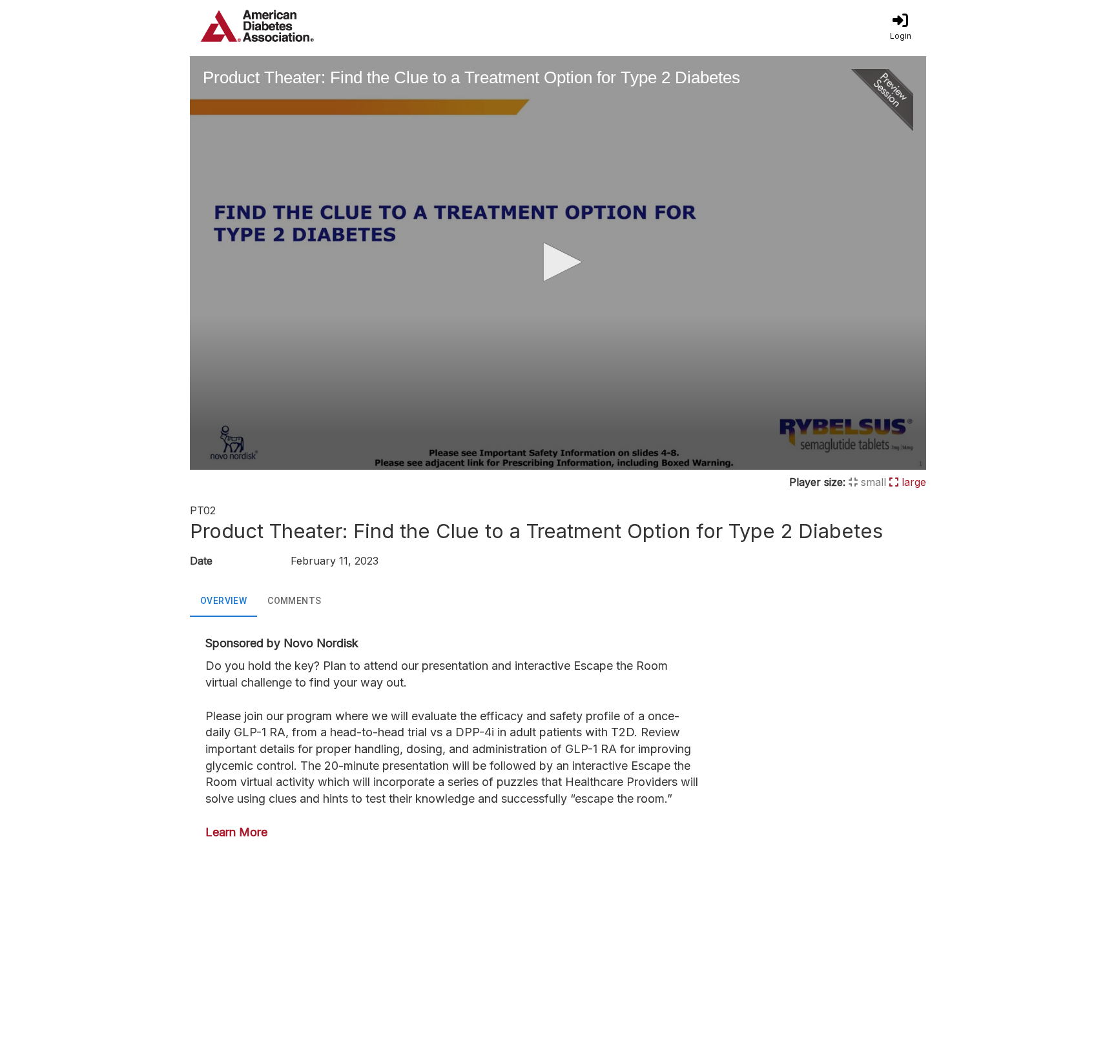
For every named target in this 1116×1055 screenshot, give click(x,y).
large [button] (912, 482)
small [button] (872, 482)
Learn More (236, 832)
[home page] (312, 26)
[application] (558, 263)
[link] (900, 26)
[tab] (223, 601)
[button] (558, 262)
